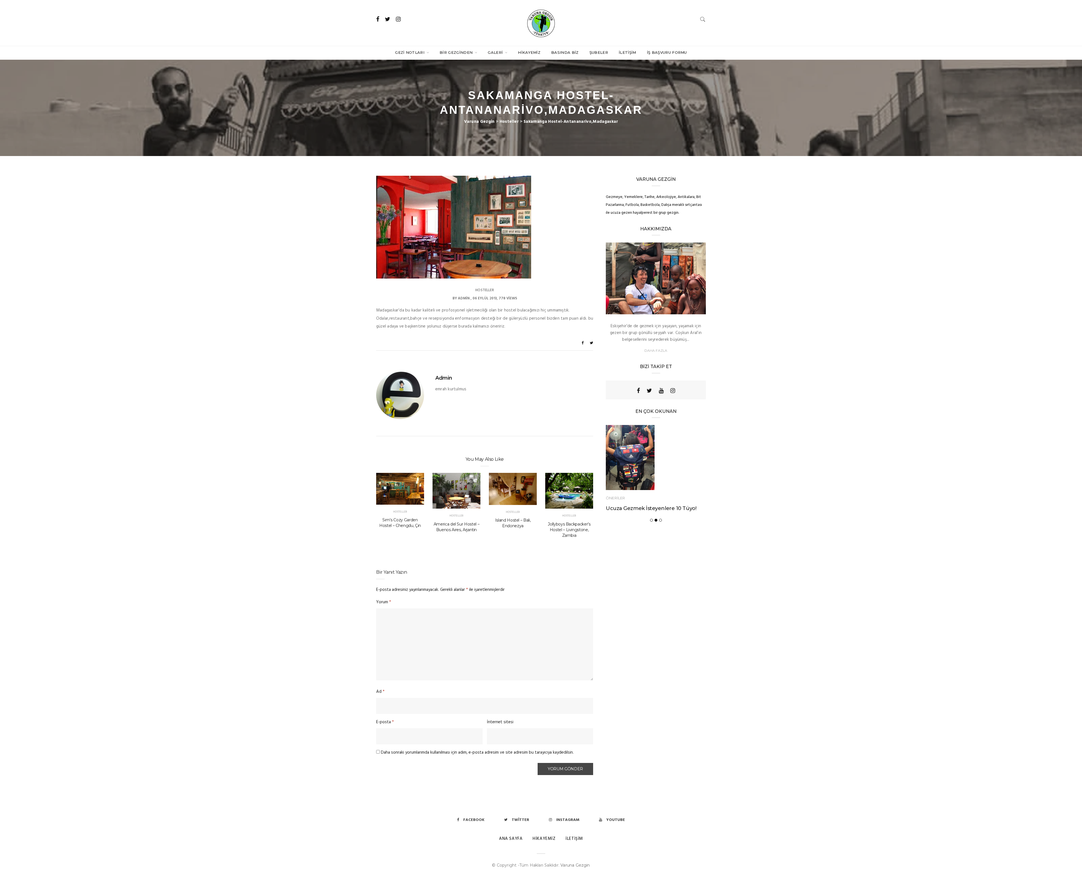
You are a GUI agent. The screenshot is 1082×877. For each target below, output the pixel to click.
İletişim (627, 52)
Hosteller (484, 290)
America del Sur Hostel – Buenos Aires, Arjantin (457, 527)
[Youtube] (661, 390)
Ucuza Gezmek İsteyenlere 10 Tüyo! (651, 508)
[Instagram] (672, 390)
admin (464, 298)
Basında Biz (565, 52)
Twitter (520, 820)
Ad (380, 691)
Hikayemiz (529, 52)
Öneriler (615, 498)
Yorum (383, 602)
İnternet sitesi (500, 722)
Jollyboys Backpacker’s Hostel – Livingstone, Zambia (569, 530)
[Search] (703, 19)
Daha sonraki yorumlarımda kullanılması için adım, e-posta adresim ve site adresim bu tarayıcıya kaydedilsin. (477, 752)
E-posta (385, 722)
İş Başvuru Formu (667, 52)
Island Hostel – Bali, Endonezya (513, 523)
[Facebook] (638, 390)
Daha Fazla (656, 350)
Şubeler (598, 52)
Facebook (473, 820)
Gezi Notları (410, 52)
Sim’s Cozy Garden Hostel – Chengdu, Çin (400, 522)
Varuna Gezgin (575, 865)
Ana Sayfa (510, 838)
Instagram (567, 820)
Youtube (615, 820)
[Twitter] (649, 390)
